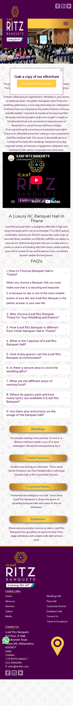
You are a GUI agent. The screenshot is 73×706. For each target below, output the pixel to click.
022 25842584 (13, 662)
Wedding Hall (54, 596)
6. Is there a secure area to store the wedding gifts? (32, 369)
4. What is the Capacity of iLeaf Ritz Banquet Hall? (31, 342)
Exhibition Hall (54, 611)
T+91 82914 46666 (15, 659)
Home (8, 596)
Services (10, 606)
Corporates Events (56, 606)
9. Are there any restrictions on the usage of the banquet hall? (31, 413)
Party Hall (51, 601)
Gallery (9, 611)
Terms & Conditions (57, 621)
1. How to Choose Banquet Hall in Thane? (29, 272)
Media (8, 616)
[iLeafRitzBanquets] (36, 569)
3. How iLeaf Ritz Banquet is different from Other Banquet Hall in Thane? (32, 329)
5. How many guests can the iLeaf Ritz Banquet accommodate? (33, 355)
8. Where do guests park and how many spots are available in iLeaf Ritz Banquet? (32, 398)
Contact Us (52, 616)
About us (10, 601)
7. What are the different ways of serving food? (29, 382)
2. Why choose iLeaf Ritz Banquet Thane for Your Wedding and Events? (32, 315)
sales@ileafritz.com (18, 666)
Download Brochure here (36, 83)
